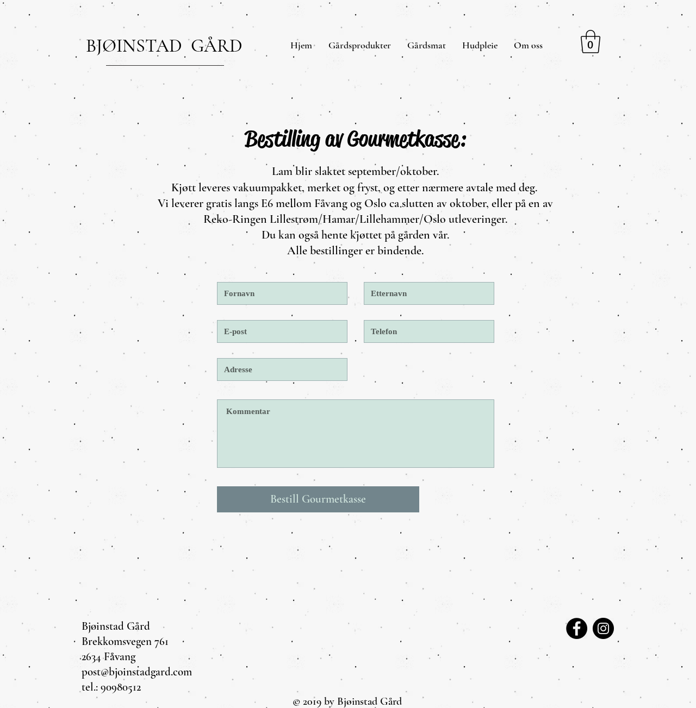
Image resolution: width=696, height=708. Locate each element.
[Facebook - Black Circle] (576, 628)
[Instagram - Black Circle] (603, 628)
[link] (590, 41)
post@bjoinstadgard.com (137, 672)
